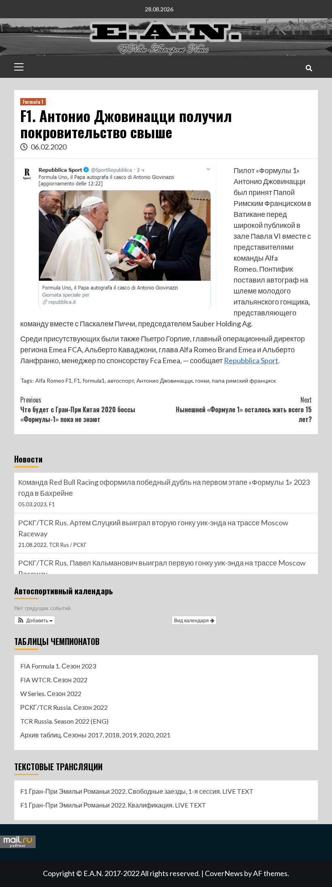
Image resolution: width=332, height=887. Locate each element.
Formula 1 (33, 101)
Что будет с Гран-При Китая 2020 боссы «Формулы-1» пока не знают (77, 409)
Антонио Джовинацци (164, 380)
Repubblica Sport (251, 360)
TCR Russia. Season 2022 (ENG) (64, 721)
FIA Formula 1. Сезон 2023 (58, 666)
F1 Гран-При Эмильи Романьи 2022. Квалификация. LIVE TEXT (113, 805)
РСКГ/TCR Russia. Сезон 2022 (64, 707)
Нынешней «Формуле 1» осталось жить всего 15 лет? (244, 409)
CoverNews (224, 873)
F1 (77, 380)
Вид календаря (192, 620)
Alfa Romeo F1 (53, 380)
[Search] (309, 67)
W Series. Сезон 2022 (50, 693)
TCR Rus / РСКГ (68, 545)
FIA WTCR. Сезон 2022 (53, 679)
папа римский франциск (244, 380)
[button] (35, 620)
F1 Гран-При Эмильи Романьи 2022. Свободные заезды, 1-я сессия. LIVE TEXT (136, 791)
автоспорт (120, 380)
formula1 (94, 380)
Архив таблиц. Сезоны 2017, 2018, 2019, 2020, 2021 (95, 735)
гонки (202, 380)
